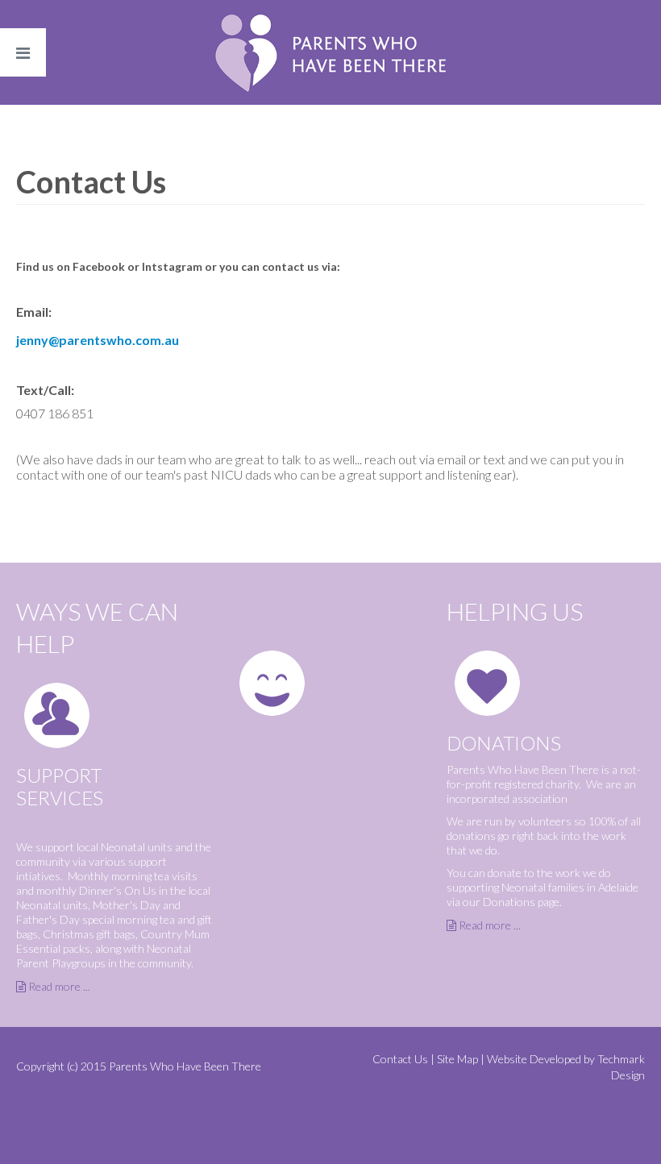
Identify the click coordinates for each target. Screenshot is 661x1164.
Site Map (457, 1059)
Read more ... (59, 986)
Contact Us (400, 1059)
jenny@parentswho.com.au (97, 339)
